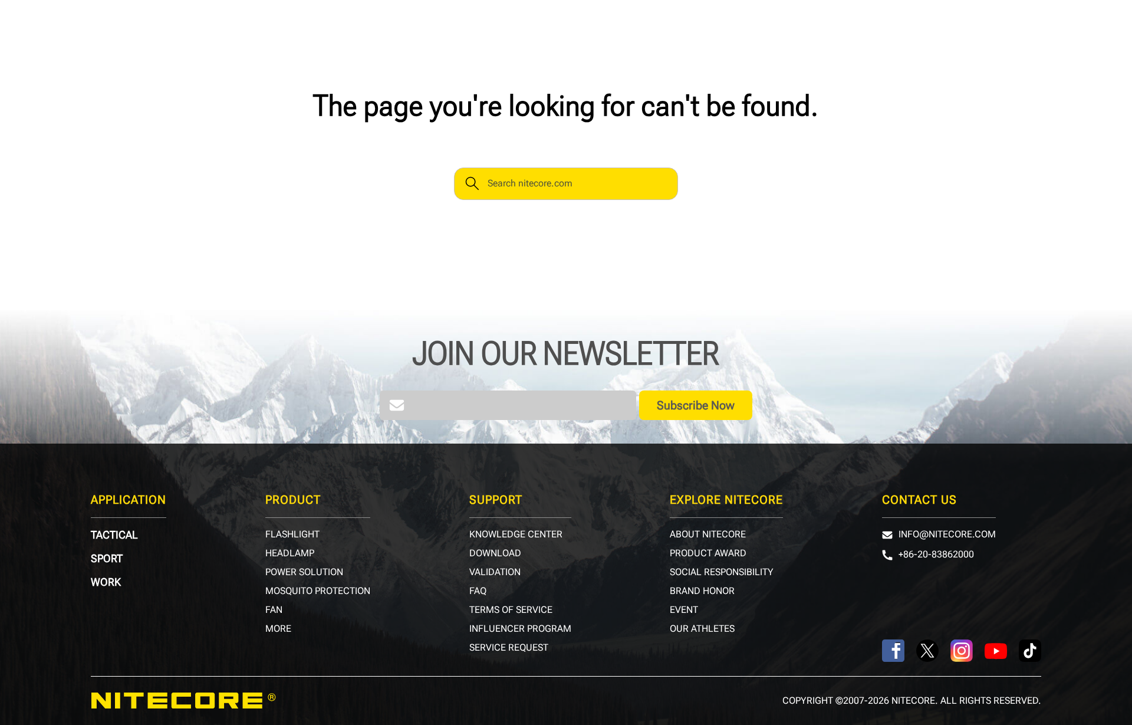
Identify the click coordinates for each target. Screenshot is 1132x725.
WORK (106, 582)
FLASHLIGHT (292, 534)
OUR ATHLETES (702, 629)
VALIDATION (495, 572)
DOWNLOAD (495, 553)
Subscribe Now (696, 405)
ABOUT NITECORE (708, 534)
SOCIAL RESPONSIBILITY (722, 572)
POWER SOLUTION (304, 572)
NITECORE (183, 701)
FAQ (477, 591)
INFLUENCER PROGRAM (520, 629)
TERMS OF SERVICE (510, 610)
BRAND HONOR (702, 591)
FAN (273, 610)
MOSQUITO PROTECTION (317, 591)
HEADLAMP (289, 553)
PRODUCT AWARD (708, 553)
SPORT (107, 558)
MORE (278, 629)
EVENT (684, 610)
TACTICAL (114, 535)
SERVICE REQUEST (508, 647)
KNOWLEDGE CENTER (515, 534)
